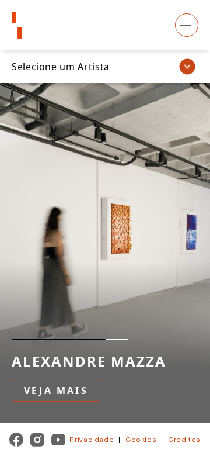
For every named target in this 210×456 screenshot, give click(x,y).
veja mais (56, 390)
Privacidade (93, 439)
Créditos (183, 439)
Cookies (142, 439)
